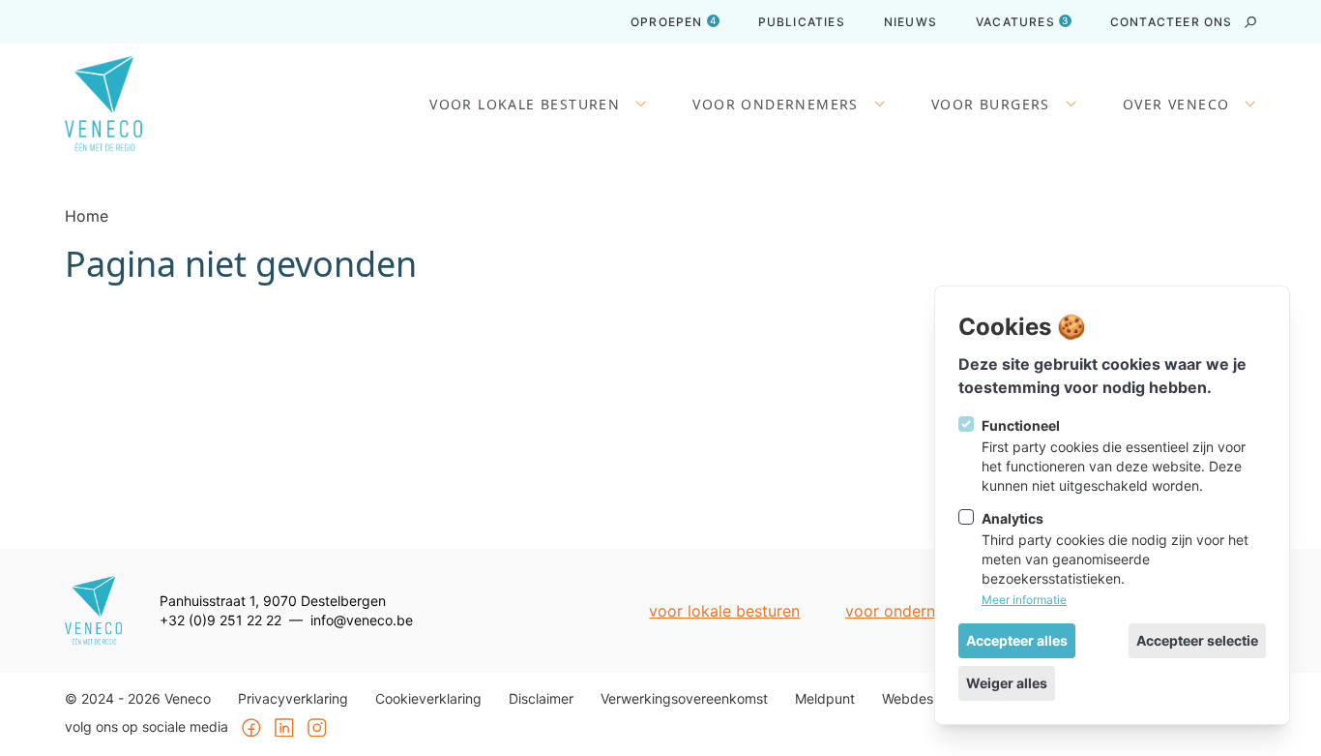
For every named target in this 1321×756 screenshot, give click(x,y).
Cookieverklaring (428, 699)
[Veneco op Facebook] (251, 728)
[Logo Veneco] (103, 104)
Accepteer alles (1017, 640)
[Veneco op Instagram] (317, 728)
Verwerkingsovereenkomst (684, 699)
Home (86, 216)
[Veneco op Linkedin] (284, 728)
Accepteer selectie (1197, 640)
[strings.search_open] (1250, 22)
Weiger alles (1006, 683)
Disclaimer (541, 699)
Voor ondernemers (775, 104)
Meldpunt (825, 699)
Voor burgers (990, 104)
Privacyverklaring (293, 699)
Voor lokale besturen (524, 104)
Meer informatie (1024, 599)
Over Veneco (1176, 104)
